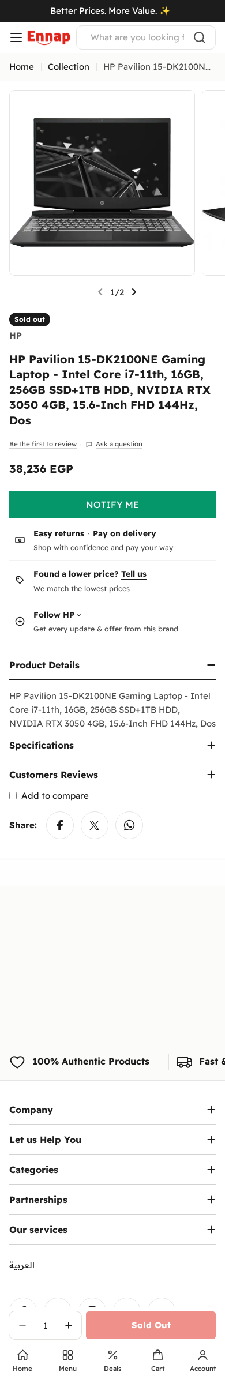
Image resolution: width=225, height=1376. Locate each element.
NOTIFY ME (112, 504)
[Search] (200, 37)
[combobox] (146, 37)
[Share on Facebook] (60, 825)
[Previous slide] (100, 292)
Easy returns (58, 533)
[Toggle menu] (16, 37)
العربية (22, 1265)
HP (15, 335)
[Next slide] (134, 292)
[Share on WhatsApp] (129, 825)
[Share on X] (94, 825)
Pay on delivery (124, 533)
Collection (68, 66)
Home (21, 66)
